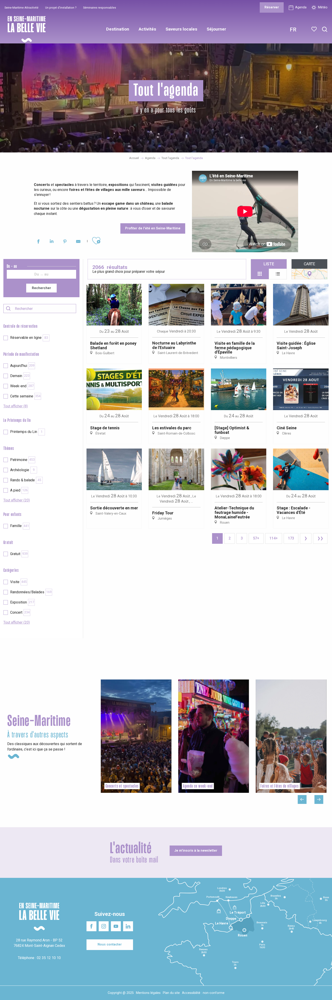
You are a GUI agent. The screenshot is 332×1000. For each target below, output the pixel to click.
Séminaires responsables (99, 7)
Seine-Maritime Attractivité (21, 7)
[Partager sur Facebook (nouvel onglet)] (38, 242)
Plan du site (171, 993)
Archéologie (22, 470)
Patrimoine (22, 460)
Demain (19, 376)
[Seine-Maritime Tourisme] (25, 29)
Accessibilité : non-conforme (203, 993)
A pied (19, 490)
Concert (20, 612)
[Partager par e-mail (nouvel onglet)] (78, 242)
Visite (18, 582)
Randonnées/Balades (30, 592)
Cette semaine (25, 396)
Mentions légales (148, 993)
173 (291, 538)
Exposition (22, 602)
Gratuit (19, 554)
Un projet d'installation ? (60, 7)
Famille (19, 526)
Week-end (22, 386)
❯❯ (320, 538)
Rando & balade (25, 480)
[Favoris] (314, 29)
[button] (325, 29)
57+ (256, 538)
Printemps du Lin (26, 432)
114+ (273, 538)
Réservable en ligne (29, 337)
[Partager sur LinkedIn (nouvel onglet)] (51, 242)
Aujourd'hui (22, 365)
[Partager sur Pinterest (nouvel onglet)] (65, 242)
